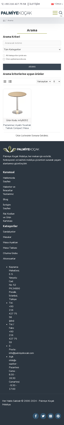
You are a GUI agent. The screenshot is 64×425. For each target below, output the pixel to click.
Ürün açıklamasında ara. (16, 59)
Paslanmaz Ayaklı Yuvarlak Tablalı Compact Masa (17, 127)
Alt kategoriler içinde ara (16, 55)
